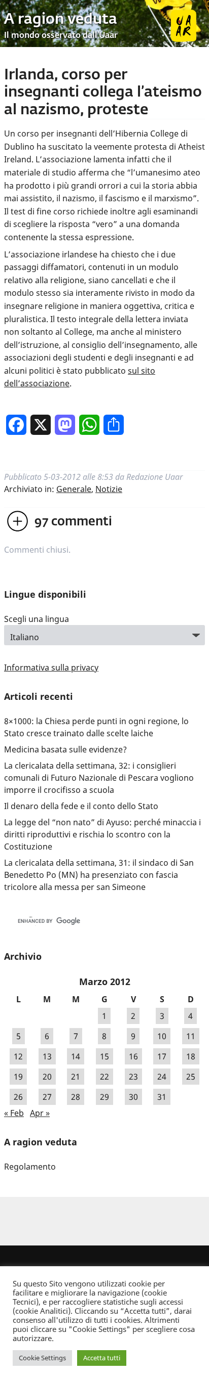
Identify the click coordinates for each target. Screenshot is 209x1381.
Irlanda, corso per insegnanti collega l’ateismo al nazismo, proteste (103, 92)
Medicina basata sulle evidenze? (65, 749)
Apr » (40, 1113)
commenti (73, 522)
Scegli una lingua (36, 619)
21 (75, 1076)
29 (104, 1096)
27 (47, 1096)
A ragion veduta (60, 20)
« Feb (14, 1113)
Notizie (108, 489)
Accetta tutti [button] (101, 1357)
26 (18, 1096)
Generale (73, 489)
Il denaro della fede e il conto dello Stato (81, 806)
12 (18, 1056)
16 (133, 1056)
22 (104, 1076)
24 (161, 1076)
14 (75, 1056)
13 (47, 1056)
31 (161, 1096)
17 (161, 1056)
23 (133, 1076)
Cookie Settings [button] (42, 1357)
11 (190, 1036)
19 (18, 1076)
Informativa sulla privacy (51, 667)
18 (190, 1056)
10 (161, 1036)
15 (104, 1056)
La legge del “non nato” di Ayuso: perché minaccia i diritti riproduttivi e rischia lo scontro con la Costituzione (102, 834)
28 (75, 1096)
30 (133, 1096)
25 (190, 1076)
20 (47, 1076)
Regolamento (30, 1166)
